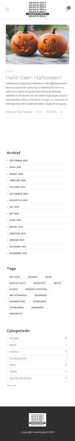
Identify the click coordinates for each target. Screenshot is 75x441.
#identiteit (39, 283)
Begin (38, 344)
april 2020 (15, 167)
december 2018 (17, 246)
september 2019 (18, 193)
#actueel (14, 277)
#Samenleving (17, 301)
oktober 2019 (17, 187)
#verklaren (39, 301)
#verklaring (16, 307)
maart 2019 (16, 226)
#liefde (13, 289)
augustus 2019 (18, 200)
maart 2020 (16, 173)
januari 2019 (16, 239)
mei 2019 (14, 213)
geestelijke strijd (38, 378)
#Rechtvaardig (18, 295)
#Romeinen (40, 295)
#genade (33, 277)
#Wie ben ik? (16, 313)
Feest (10, 71)
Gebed (38, 371)
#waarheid (37, 307)
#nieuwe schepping (36, 289)
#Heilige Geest (17, 283)
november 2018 (18, 253)
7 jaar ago (27, 112)
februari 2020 (17, 180)
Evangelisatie (38, 358)
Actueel (38, 338)
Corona (38, 351)
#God (48, 277)
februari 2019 (17, 233)
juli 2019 (14, 206)
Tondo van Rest (14, 112)
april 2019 (15, 220)
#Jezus (57, 283)
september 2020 (18, 160)
